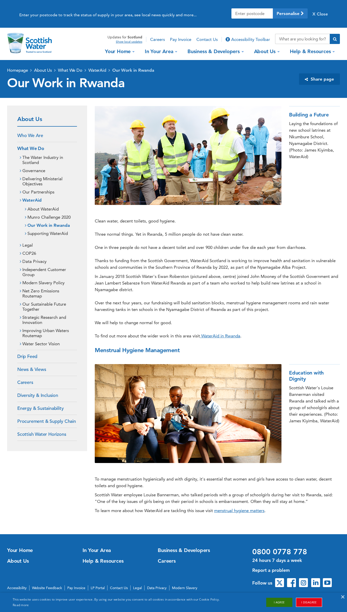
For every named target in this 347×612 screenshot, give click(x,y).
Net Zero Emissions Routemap (40, 293)
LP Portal (98, 588)
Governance (33, 170)
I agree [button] (279, 602)
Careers (157, 39)
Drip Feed (27, 356)
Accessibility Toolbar (250, 39)
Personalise (289, 13)
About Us (265, 51)
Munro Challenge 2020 (49, 217)
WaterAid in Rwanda (220, 335)
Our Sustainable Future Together (44, 307)
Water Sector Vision (41, 343)
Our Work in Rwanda (133, 70)
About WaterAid (43, 209)
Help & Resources (310, 51)
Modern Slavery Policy (43, 282)
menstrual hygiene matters (239, 510)
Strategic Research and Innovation (44, 320)
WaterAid (97, 70)
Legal (27, 245)
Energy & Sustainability (40, 408)
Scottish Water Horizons (41, 434)
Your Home (118, 51)
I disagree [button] (309, 602)
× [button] (342, 597)
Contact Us (207, 39)
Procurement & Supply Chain (46, 421)
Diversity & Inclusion (37, 395)
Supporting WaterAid (47, 233)
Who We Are (30, 135)
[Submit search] (335, 39)
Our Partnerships (38, 192)
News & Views (31, 369)
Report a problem (271, 570)
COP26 (29, 253)
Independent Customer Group (44, 272)
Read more (21, 605)
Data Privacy (34, 261)
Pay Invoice (180, 39)
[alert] (173, 602)
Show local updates (129, 41)
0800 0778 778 (279, 551)
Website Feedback (47, 588)
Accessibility (17, 588)
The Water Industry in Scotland (42, 160)
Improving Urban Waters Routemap (45, 333)
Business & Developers (213, 51)
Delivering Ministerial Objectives (42, 181)
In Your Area (159, 51)
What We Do (70, 70)
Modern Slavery (184, 588)
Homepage (17, 70)
